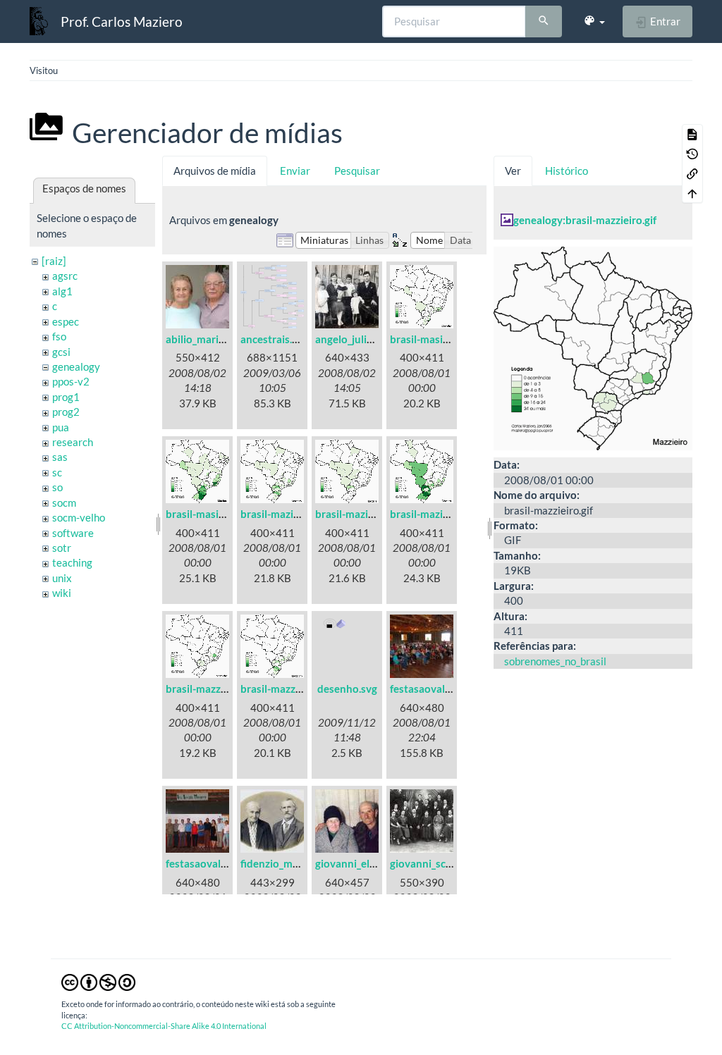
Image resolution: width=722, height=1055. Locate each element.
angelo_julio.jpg (352, 339)
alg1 (62, 291)
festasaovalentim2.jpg (218, 863)
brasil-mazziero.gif (284, 688)
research (72, 442)
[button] (594, 21)
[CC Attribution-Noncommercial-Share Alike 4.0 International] (98, 981)
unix (62, 578)
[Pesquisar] (543, 22)
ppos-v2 (71, 381)
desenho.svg (347, 688)
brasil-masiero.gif (207, 513)
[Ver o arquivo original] (593, 346)
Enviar (295, 170)
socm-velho (78, 517)
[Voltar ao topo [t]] (692, 193)
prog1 (66, 396)
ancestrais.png (275, 339)
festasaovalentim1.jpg (443, 688)
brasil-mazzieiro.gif (211, 688)
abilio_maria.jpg (203, 339)
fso (59, 336)
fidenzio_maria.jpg (283, 863)
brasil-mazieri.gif (355, 513)
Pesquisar (357, 170)
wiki (61, 592)
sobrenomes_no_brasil (555, 661)
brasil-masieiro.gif (433, 339)
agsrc (65, 275)
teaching (72, 562)
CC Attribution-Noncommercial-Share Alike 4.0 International (164, 1025)
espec (65, 321)
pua (60, 427)
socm (64, 502)
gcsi (61, 351)
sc (57, 472)
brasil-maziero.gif (431, 513)
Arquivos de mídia (214, 170)
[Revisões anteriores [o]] (692, 153)
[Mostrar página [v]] (692, 134)
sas (60, 456)
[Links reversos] (692, 173)
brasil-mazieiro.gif (283, 513)
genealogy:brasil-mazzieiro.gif (584, 220)
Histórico (566, 170)
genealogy (76, 366)
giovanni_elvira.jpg (359, 863)
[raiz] (54, 260)
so (57, 487)
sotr (61, 547)
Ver (513, 170)
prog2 (66, 411)
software (73, 532)
